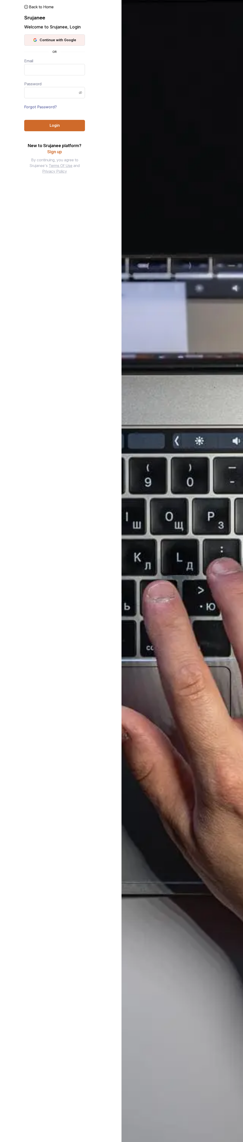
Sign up (54, 151)
